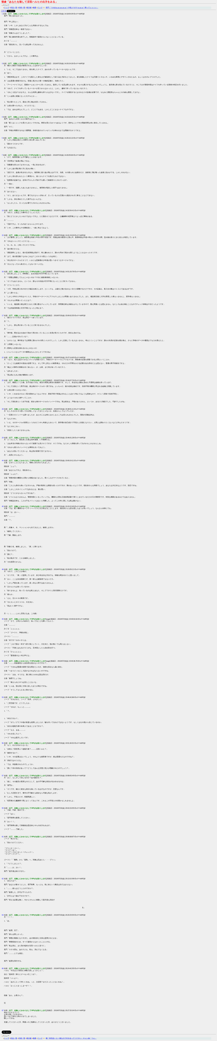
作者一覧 (21, 7)
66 (3, 968)
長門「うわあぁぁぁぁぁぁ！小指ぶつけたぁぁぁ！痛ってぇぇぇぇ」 (72, 7)
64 (3, 915)
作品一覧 (13, 7)
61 (3, 837)
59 (3, 808)
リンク (39, 7)
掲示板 (29, 7)
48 (3, 569)
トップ (6, 7)
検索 (34, 7)
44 (3, 460)
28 (3, 409)
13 (3, 210)
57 (3, 776)
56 (3, 743)
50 (3, 661)
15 (3, 235)
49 (3, 619)
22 (3, 357)
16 (3, 272)
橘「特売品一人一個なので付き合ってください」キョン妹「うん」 (71, 1038)
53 (3, 697)
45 (3, 506)
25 (3, 380)
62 (3, 879)
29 (3, 438)
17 (3, 315)
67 (3, 1010)
